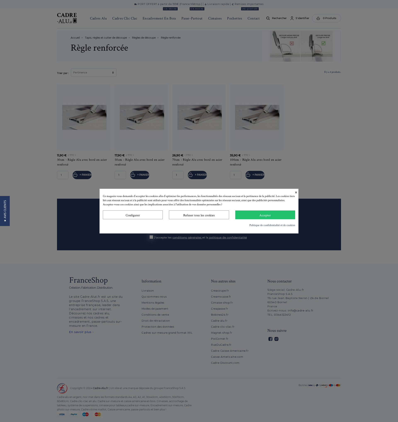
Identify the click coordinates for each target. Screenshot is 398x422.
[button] (5, 211)
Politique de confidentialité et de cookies (272, 225)
